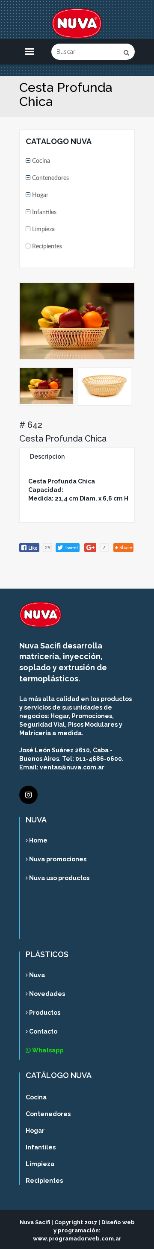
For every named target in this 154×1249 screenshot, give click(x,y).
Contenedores (49, 178)
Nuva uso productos (58, 878)
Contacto (42, 1031)
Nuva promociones (57, 859)
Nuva (36, 975)
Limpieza (42, 230)
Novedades (46, 993)
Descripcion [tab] (47, 456)
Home (37, 840)
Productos (44, 1012)
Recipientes (46, 247)
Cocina (40, 161)
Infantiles (43, 212)
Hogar (39, 195)
